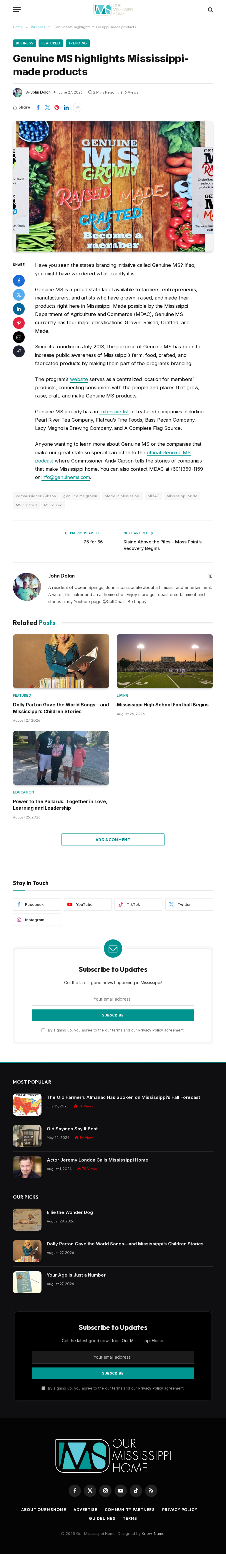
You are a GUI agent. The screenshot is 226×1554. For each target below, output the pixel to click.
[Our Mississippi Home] (113, 9)
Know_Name (153, 1533)
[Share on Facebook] (38, 107)
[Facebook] (19, 281)
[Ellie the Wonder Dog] (27, 1220)
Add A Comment (113, 839)
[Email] (19, 337)
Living (123, 695)
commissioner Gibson (36, 495)
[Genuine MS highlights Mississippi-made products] (113, 186)
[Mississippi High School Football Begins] (165, 661)
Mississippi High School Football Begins (163, 705)
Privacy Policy (150, 1030)
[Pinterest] (19, 323)
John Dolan (41, 92)
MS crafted (26, 505)
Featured (50, 43)
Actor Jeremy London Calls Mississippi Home (97, 1160)
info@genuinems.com (65, 477)
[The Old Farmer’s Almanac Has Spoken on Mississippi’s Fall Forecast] (27, 1105)
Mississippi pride (182, 495)
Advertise (85, 1509)
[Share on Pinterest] (56, 107)
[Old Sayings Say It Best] (27, 1136)
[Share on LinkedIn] (66, 107)
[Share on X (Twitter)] (47, 107)
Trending (78, 43)
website (79, 379)
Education (23, 792)
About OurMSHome (43, 1509)
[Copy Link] (19, 351)
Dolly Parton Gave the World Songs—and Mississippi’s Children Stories (61, 708)
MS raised (53, 505)
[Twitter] (19, 295)
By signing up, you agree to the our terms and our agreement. (116, 1030)
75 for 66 (93, 542)
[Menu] (17, 9)
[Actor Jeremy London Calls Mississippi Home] (27, 1167)
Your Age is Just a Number (76, 1275)
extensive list (114, 412)
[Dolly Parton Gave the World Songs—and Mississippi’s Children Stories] (61, 661)
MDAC (153, 495)
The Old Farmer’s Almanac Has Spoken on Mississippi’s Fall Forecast (123, 1097)
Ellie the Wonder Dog (70, 1212)
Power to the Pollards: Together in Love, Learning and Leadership (60, 804)
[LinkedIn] (19, 309)
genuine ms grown (80, 495)
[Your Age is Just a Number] (27, 1282)
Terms (130, 1518)
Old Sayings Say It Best (72, 1129)
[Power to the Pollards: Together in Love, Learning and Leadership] (61, 758)
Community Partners (130, 1509)
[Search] (210, 9)
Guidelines (102, 1518)
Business (24, 43)
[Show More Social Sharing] (77, 107)
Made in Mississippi (122, 495)
